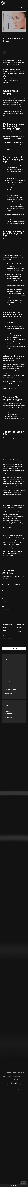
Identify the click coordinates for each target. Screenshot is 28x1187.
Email (3, 598)
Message (4, 635)
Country (4, 614)
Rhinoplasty (19, 627)
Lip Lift (4, 630)
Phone (3, 606)
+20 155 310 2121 (8, 717)
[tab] (5, 585)
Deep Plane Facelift (7, 624)
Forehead (5, 627)
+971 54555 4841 (8, 670)
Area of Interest (6, 622)
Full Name (4, 590)
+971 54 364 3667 (8, 693)
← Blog (4, 7)
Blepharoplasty (20, 624)
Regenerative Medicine (20, 630)
